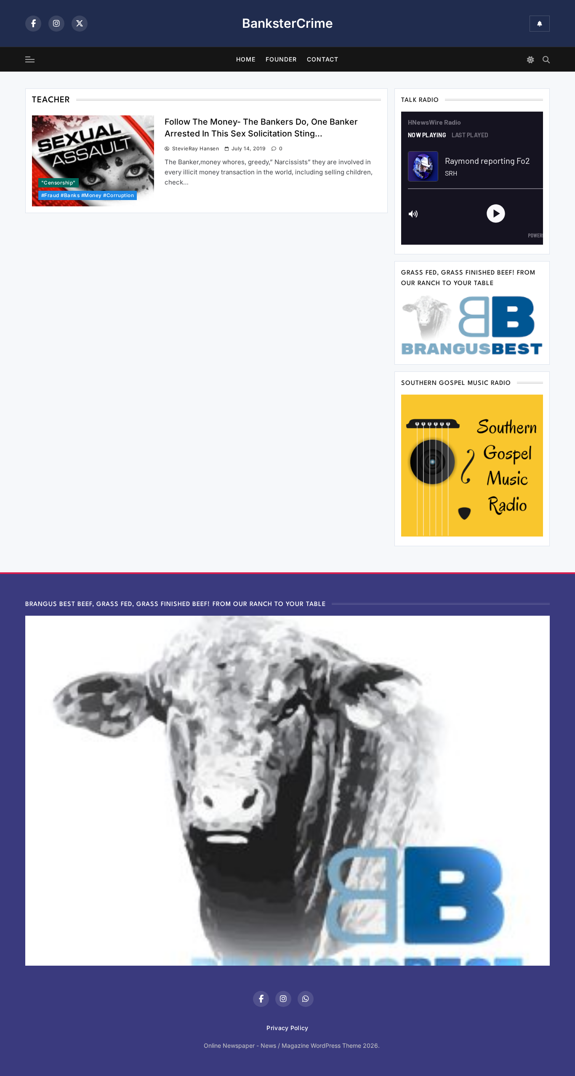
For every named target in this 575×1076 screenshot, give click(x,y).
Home (246, 59)
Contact (322, 59)
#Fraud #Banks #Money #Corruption (87, 195)
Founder (281, 59)
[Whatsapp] (306, 999)
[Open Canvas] (30, 59)
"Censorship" (58, 183)
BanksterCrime (287, 23)
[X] (80, 24)
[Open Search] (546, 59)
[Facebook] (33, 24)
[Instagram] (56, 24)
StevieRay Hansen (195, 148)
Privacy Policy (287, 1027)
